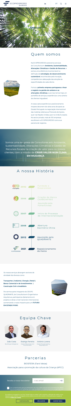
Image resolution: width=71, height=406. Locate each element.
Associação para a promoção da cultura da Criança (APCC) (35, 367)
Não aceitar (41, 401)
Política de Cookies (16, 397)
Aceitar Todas (57, 401)
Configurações (24, 401)
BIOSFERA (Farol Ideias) (35, 363)
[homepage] (15, 3)
